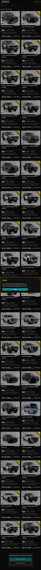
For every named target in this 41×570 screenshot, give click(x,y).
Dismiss (15, 289)
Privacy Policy (24, 286)
